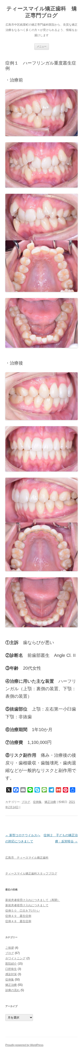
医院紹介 (11, 963)
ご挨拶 (9, 947)
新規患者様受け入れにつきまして (26, 905)
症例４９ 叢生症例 (18, 916)
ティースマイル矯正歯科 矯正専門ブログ (41, 12)
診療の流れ (12, 990)
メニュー (41, 46)
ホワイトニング (15, 958)
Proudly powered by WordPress (24, 1045)
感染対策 (11, 974)
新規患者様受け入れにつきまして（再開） (32, 900)
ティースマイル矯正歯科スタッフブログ (31, 873)
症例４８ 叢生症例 (18, 921)
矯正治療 (50, 802)
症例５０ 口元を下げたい (22, 910)
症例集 (37, 802)
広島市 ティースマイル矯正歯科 (26, 857)
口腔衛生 (11, 969)
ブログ (25, 802)
